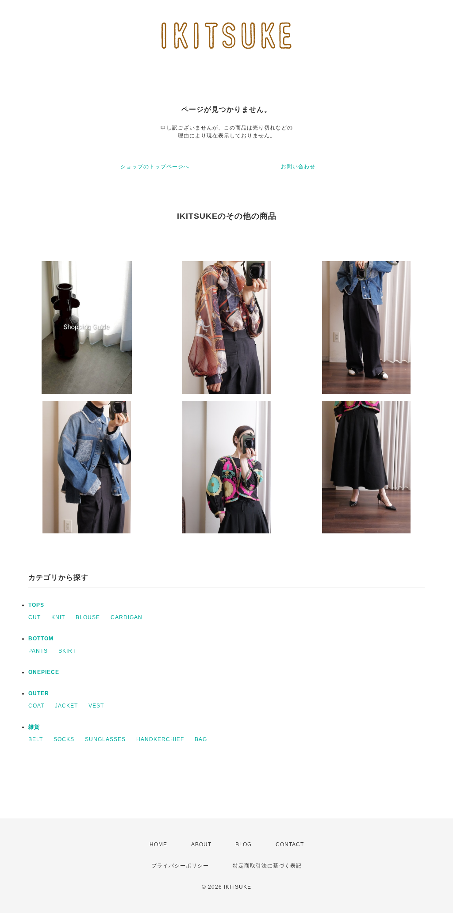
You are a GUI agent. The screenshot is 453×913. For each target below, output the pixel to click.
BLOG (243, 844)
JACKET (66, 706)
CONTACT (290, 844)
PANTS (38, 651)
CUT (34, 617)
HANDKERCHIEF (160, 739)
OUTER (38, 693)
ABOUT (201, 844)
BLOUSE (88, 617)
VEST (96, 706)
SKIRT (67, 651)
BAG (201, 739)
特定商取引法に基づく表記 (267, 866)
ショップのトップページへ (154, 167)
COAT (36, 706)
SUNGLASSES (105, 739)
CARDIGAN (126, 617)
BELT (35, 739)
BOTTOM (41, 638)
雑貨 (34, 727)
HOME (158, 844)
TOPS (36, 605)
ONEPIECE (43, 672)
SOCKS (64, 739)
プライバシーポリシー (180, 866)
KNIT (58, 617)
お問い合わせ (298, 167)
